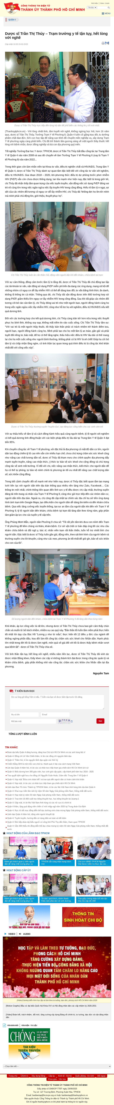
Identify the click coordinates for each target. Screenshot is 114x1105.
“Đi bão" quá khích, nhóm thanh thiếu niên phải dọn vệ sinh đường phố (56, 899)
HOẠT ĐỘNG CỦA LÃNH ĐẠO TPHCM (28, 833)
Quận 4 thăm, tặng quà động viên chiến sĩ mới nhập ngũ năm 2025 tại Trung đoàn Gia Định (46, 806)
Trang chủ (13, 1076)
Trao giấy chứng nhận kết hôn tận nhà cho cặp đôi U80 (92, 899)
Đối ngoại (101, 1076)
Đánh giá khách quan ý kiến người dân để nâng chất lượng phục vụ (19, 862)
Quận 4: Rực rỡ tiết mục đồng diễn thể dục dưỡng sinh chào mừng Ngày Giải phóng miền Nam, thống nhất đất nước (57, 810)
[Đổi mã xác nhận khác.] (72, 721)
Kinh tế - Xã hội (65, 1076)
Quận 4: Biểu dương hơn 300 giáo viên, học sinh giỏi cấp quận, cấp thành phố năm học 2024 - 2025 (50, 772)
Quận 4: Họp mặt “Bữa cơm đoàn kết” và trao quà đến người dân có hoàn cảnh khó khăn (45, 779)
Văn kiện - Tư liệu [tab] (29, 1025)
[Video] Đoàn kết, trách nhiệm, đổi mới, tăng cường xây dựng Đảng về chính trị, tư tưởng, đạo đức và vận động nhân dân (57, 1015)
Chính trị (24, 1076)
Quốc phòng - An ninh (84, 1076)
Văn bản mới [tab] (12, 1025)
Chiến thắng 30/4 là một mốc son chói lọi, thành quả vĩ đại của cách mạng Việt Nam (43, 764)
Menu (107, 13)
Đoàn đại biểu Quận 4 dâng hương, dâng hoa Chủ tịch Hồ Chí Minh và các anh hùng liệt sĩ (46, 752)
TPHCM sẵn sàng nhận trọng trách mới (56, 862)
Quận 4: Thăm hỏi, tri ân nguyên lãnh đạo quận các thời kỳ (32, 760)
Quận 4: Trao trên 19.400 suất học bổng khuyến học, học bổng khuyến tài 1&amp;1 (43, 799)
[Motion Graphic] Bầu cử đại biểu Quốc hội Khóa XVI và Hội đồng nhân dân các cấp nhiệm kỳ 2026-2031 (51, 1006)
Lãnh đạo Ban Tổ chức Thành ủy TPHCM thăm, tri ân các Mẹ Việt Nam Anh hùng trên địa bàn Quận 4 (51, 787)
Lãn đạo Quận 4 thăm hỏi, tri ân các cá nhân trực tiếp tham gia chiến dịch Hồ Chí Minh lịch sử (48, 768)
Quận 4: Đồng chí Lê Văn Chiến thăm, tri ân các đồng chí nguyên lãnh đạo (39, 756)
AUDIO (26, 934)
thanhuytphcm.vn (45, 1102)
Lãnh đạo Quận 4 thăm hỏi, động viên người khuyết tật (30, 814)
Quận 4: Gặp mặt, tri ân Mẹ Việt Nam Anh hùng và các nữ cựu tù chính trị (39, 803)
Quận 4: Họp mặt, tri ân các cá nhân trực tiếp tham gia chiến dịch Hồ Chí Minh (41, 783)
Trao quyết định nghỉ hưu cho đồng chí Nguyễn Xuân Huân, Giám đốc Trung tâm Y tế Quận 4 (47, 775)
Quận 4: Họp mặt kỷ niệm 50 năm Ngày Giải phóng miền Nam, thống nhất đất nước (43, 795)
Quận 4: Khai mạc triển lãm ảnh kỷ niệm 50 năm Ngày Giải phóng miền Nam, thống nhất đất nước (49, 791)
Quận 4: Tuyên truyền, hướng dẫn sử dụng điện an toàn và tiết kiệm (36, 818)
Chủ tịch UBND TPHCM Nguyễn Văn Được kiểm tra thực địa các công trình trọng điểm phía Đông (92, 862)
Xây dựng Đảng (38, 1076)
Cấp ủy (52, 1076)
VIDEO (11, 934)
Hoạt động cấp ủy (19, 870)
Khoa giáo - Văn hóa (57, 1079)
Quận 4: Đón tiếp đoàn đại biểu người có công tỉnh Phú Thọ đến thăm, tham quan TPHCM (46, 822)
